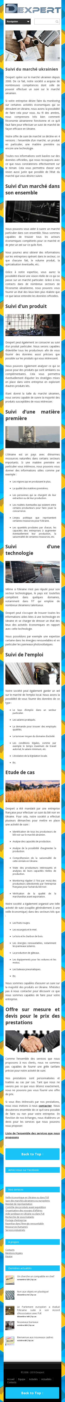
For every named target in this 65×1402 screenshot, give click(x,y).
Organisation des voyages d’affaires (23, 1210)
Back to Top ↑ (32, 1154)
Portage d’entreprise (16, 1220)
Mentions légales (14, 1253)
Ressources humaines (16, 1226)
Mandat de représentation (18, 1204)
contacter (45, 1105)
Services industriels (15, 1230)
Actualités (46, 1379)
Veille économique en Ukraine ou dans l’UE (27, 1197)
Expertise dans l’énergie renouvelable (24, 1223)
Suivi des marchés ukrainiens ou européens (27, 1200)
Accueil (10, 1379)
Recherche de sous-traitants (19, 1217)
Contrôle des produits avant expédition (25, 1207)
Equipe (8, 1256)
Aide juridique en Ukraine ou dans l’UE (24, 1213)
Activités (33, 1379)
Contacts (9, 1249)
